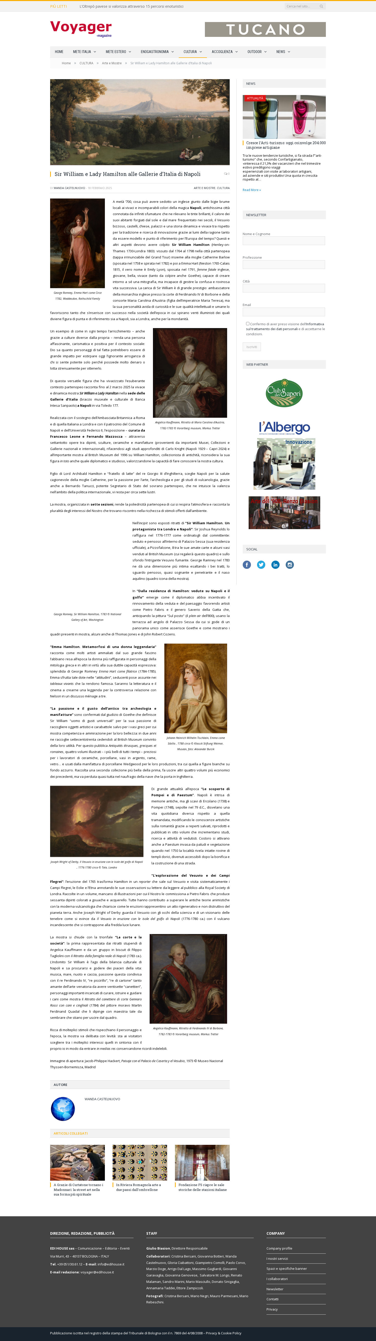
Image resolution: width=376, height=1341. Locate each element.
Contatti (273, 1299)
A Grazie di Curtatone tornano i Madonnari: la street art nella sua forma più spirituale (78, 1189)
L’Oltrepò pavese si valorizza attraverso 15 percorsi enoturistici (131, 6)
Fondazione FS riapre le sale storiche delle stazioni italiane (203, 1187)
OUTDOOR (255, 52)
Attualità (255, 98)
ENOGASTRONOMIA (155, 52)
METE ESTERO (116, 52)
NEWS (281, 52)
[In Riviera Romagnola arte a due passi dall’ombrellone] (140, 1163)
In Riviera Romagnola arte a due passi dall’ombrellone (138, 1187)
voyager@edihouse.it (97, 1272)
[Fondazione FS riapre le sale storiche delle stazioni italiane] (202, 1163)
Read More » (252, 190)
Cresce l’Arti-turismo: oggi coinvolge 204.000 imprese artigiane (286, 145)
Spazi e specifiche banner (287, 1268)
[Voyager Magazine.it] (81, 29)
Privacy (272, 1309)
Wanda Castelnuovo (69, 188)
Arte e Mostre (204, 188)
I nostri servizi (277, 1258)
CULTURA (190, 52)
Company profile (279, 1248)
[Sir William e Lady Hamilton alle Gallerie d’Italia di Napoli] (140, 122)
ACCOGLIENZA (222, 52)
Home (59, 52)
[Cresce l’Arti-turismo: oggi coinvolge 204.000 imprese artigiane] (284, 117)
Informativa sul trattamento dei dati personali (285, 326)
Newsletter (275, 1289)
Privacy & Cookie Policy (223, 1333)
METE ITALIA (82, 52)
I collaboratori (277, 1278)
